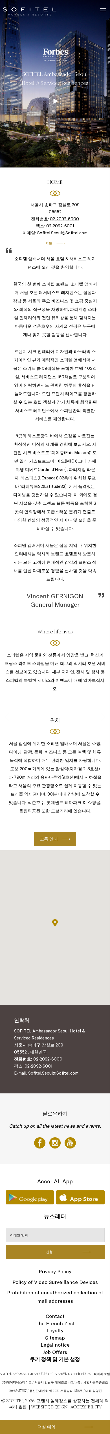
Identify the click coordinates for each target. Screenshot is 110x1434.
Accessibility (86, 1407)
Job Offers (55, 1352)
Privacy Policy (55, 1271)
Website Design (49, 1407)
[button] (55, 923)
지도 (48, 243)
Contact (55, 1316)
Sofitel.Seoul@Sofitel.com (62, 232)
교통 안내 (49, 839)
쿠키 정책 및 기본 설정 (55, 1359)
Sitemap (55, 1338)
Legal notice (55, 1345)
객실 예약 (47, 1427)
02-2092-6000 (64, 218)
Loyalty (55, 1330)
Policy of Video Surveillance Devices (55, 1282)
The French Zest (55, 1323)
